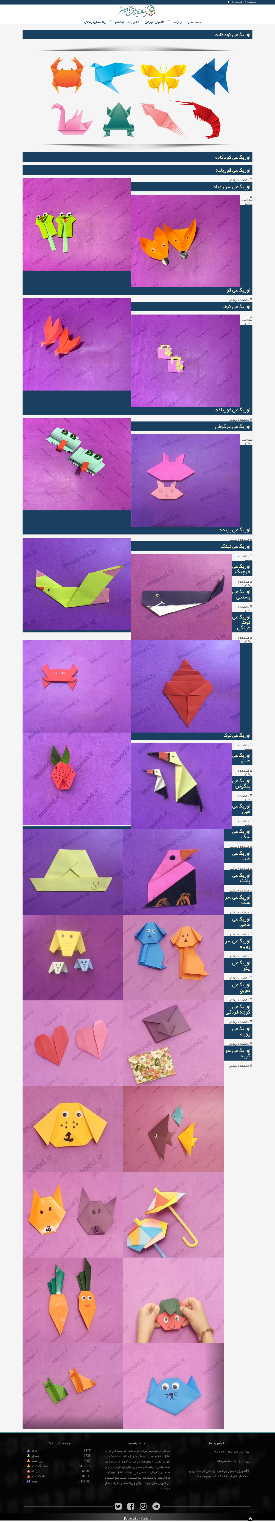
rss (53, 2)
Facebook (22, 2)
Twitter (30, 2)
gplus (38, 2)
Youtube (46, 2)
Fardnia (146, 1518)
